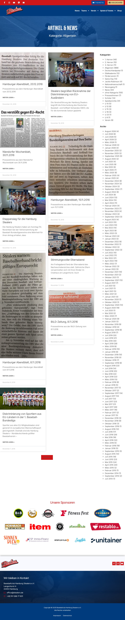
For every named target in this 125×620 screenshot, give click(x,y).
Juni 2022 (109, 255)
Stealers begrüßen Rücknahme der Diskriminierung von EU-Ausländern (71, 94)
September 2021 (112, 280)
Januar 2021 (110, 297)
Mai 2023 (109, 228)
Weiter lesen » (8, 97)
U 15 (107, 109)
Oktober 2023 (111, 214)
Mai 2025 (109, 167)
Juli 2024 (109, 195)
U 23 (107, 114)
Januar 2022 (110, 269)
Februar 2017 (110, 412)
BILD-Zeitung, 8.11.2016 (64, 321)
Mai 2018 (109, 374)
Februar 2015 (110, 470)
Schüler (108, 98)
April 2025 (109, 170)
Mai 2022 (109, 258)
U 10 (107, 103)
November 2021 (111, 275)
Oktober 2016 (110, 423)
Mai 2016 (109, 437)
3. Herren (109, 65)
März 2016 (109, 443)
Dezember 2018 (111, 354)
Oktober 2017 (110, 390)
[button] (47, 457)
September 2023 (112, 217)
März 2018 (109, 379)
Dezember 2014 (112, 473)
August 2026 (110, 131)
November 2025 (112, 153)
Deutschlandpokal (112, 70)
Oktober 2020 (111, 302)
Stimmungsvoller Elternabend (67, 259)
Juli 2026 (109, 134)
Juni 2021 (109, 288)
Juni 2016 (109, 434)
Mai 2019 (109, 341)
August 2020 (110, 308)
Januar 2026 (110, 148)
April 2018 (109, 377)
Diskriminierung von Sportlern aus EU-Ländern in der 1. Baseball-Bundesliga (22, 417)
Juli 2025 (109, 161)
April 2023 (109, 230)
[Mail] (24, 2)
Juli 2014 (109, 479)
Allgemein (109, 68)
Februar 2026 (110, 145)
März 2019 (109, 346)
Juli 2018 (109, 368)
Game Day (109, 79)
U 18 (107, 112)
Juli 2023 (109, 222)
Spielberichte (111, 101)
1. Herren (109, 59)
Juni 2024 (109, 197)
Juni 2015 (109, 459)
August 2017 (110, 396)
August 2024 (110, 192)
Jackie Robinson (112, 81)
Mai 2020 (109, 313)
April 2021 (109, 291)
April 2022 (109, 261)
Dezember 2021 (111, 272)
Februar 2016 (110, 446)
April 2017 (109, 407)
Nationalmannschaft (113, 84)
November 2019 (111, 324)
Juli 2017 (108, 399)
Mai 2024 (109, 200)
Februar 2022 (110, 266)
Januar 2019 (110, 352)
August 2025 (110, 159)
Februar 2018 (110, 382)
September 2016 (112, 426)
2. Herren (109, 62)
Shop (119, 11)
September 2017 (112, 393)
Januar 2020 (110, 321)
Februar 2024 (111, 206)
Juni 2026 (109, 137)
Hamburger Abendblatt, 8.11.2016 (22, 362)
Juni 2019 (109, 338)
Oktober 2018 (110, 360)
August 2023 (110, 219)
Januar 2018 (110, 385)
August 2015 (110, 454)
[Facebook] (4, 2)
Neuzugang (110, 87)
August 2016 (110, 429)
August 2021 (110, 283)
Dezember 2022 (112, 241)
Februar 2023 (110, 236)
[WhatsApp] (19, 2)
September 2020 (112, 305)
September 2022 (112, 250)
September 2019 (112, 330)
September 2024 (112, 189)
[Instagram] (9, 2)
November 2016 (111, 421)
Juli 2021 (109, 286)
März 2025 (109, 172)
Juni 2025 (109, 164)
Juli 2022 (109, 252)
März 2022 (109, 264)
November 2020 (112, 299)
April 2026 (109, 139)
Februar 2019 (110, 349)
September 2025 (112, 156)
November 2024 (112, 183)
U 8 (106, 117)
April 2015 (109, 465)
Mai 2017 (108, 404)
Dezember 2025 (112, 150)
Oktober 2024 (111, 186)
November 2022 (112, 244)
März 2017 (109, 410)
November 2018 (111, 357)
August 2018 (110, 365)
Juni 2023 (109, 225)
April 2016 (109, 440)
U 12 (107, 106)
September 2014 (112, 476)
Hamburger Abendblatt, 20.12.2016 (22, 84)
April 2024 (109, 203)
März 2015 (109, 468)
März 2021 (109, 294)
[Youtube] (122, 563)
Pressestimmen (111, 95)
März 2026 (109, 142)
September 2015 (112, 451)
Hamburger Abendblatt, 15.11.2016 (70, 199)
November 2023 (112, 211)
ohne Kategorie (111, 92)
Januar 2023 (110, 239)
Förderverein (110, 76)
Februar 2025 (110, 175)
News (77, 11)
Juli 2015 (109, 457)
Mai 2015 (109, 462)
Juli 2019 (109, 335)
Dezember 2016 (111, 418)
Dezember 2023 (112, 208)
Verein (107, 120)
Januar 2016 (110, 448)
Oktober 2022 (111, 247)
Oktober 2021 (110, 277)
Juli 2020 (109, 310)
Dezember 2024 (112, 181)
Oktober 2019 (110, 327)
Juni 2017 (109, 401)
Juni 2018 (109, 371)
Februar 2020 (110, 319)
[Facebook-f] (114, 563)
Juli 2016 (109, 432)
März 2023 (109, 233)
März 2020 (109, 316)
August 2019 (110, 332)
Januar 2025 (110, 178)
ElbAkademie (110, 73)
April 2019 (109, 343)
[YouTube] (14, 2)
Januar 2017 (110, 415)
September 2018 (112, 363)
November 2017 (111, 388)
